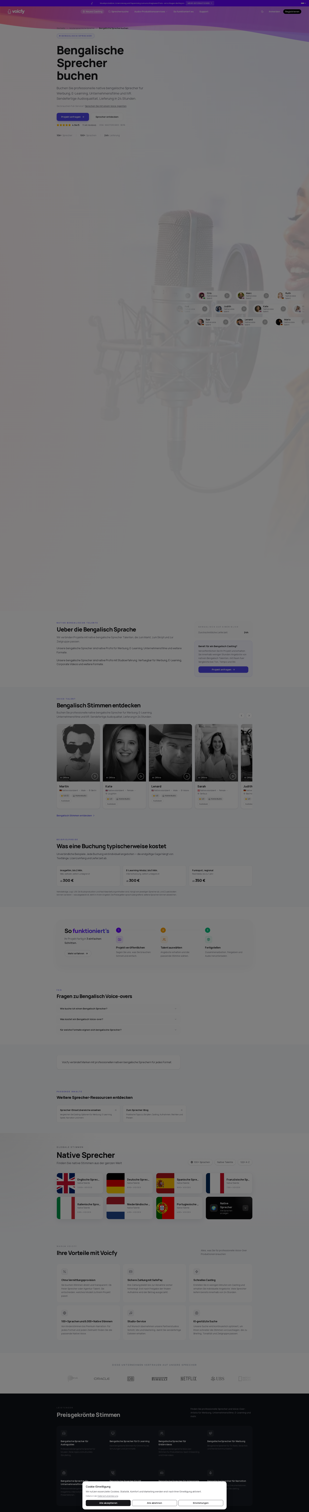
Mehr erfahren (76, 953)
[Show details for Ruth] (250, 295)
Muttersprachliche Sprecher (82, 28)
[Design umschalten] (262, 11)
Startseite (61, 28)
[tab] (301, 3)
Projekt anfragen (71, 116)
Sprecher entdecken (107, 116)
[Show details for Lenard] (216, 322)
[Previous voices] (241, 715)
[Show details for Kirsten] (267, 309)
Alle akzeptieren (108, 1502)
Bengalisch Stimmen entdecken (74, 815)
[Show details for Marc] (210, 295)
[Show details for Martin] (289, 295)
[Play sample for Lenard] (187, 776)
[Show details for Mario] (255, 322)
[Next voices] (249, 715)
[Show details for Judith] (188, 309)
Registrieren (292, 11)
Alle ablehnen (154, 1502)
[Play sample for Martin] (95, 776)
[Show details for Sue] (176, 322)
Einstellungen (201, 1502)
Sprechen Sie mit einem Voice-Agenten (105, 106)
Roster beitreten (201, 3)
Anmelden (274, 11)
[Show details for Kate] (228, 309)
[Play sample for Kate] (141, 776)
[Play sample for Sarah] (233, 776)
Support (203, 11)
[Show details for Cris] (171, 295)
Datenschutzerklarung (108, 1496)
